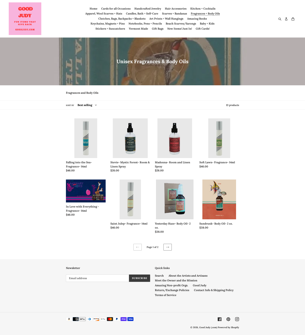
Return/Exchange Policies (172, 290)
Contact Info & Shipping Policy (214, 290)
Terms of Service (165, 295)
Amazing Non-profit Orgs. (171, 285)
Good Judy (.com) (208, 327)
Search (159, 275)
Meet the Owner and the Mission (176, 280)
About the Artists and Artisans (188, 275)
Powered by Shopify (228, 327)
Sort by (70, 105)
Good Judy (199, 285)
